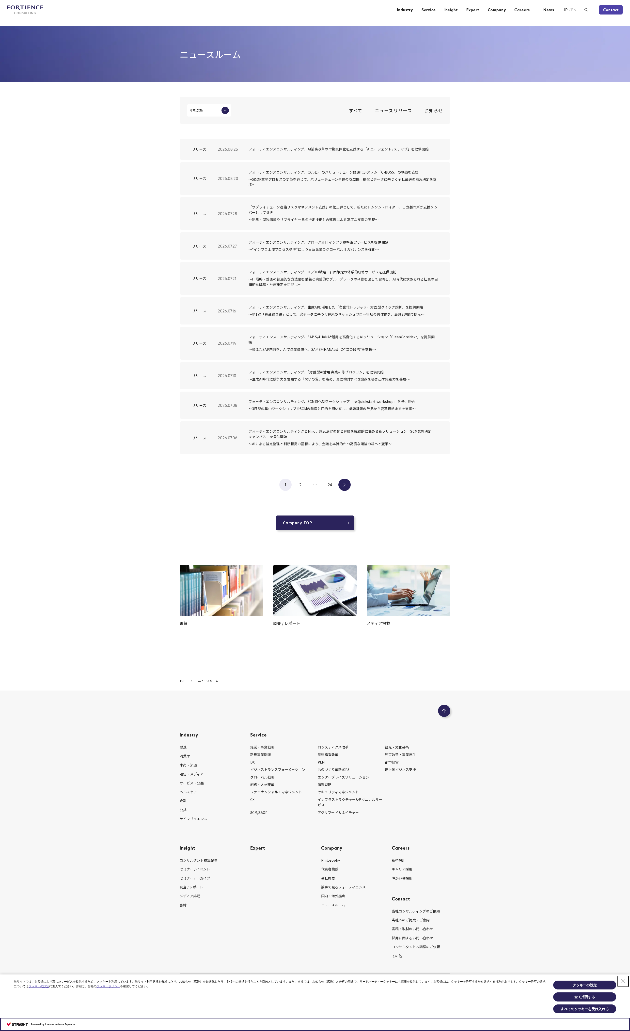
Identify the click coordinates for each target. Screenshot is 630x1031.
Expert (472, 9)
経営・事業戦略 (262, 747)
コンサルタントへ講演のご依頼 (416, 946)
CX (252, 799)
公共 (183, 809)
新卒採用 (399, 860)
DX (252, 762)
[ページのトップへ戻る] (444, 711)
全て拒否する (584, 997)
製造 (183, 747)
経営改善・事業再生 (400, 754)
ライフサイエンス (193, 818)
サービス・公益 (192, 783)
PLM (321, 762)
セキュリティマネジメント (338, 791)
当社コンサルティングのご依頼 (416, 911)
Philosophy (330, 860)
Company (497, 9)
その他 (397, 955)
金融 (183, 800)
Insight (451, 9)
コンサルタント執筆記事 (199, 860)
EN (574, 9)
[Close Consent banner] (623, 981)
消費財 (185, 755)
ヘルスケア (188, 791)
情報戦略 (324, 784)
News (548, 9)
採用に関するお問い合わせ (412, 937)
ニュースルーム (333, 904)
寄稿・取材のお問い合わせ (412, 928)
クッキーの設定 (39, 986)
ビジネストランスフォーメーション (277, 769)
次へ (344, 484)
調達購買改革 (328, 754)
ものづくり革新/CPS (333, 769)
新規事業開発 (260, 754)
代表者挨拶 (329, 869)
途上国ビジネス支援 (400, 769)
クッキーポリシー (108, 986)
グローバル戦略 (262, 777)
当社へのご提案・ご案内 (411, 919)
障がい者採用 (402, 878)
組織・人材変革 (262, 784)
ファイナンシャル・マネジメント (276, 791)
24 (330, 484)
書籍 (183, 904)
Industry (405, 9)
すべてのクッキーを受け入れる (585, 1009)
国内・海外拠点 (333, 895)
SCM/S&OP (259, 812)
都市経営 (392, 762)
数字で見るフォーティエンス (343, 886)
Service (429, 9)
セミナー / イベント (195, 869)
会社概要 (328, 878)
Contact (611, 9)
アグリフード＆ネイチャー (338, 812)
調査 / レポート (191, 886)
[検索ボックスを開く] (586, 9)
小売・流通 (188, 765)
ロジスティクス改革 (333, 747)
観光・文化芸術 (397, 747)
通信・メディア (192, 773)
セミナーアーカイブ (195, 878)
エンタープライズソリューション (343, 777)
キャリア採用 (402, 869)
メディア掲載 (190, 895)
